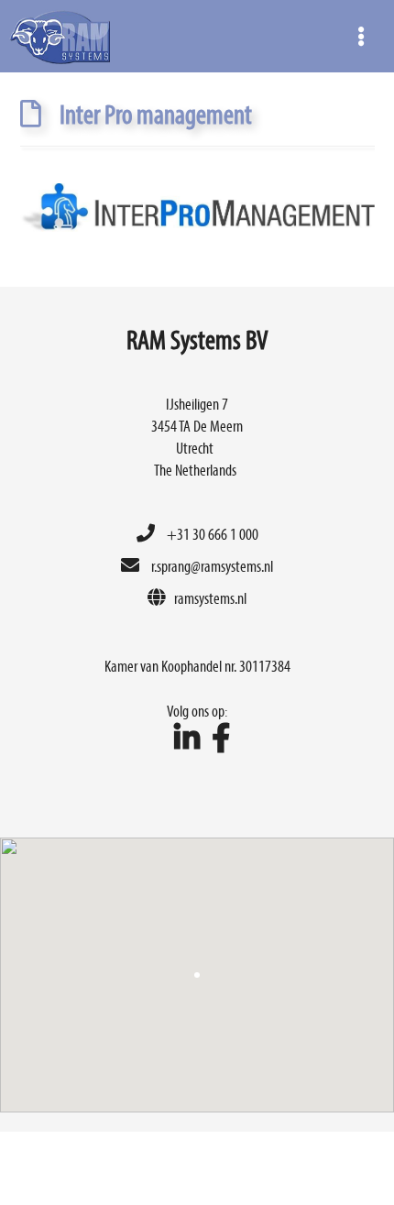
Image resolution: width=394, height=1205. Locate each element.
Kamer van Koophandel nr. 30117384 (197, 665)
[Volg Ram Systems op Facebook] (216, 740)
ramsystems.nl (210, 597)
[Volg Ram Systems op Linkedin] (182, 740)
